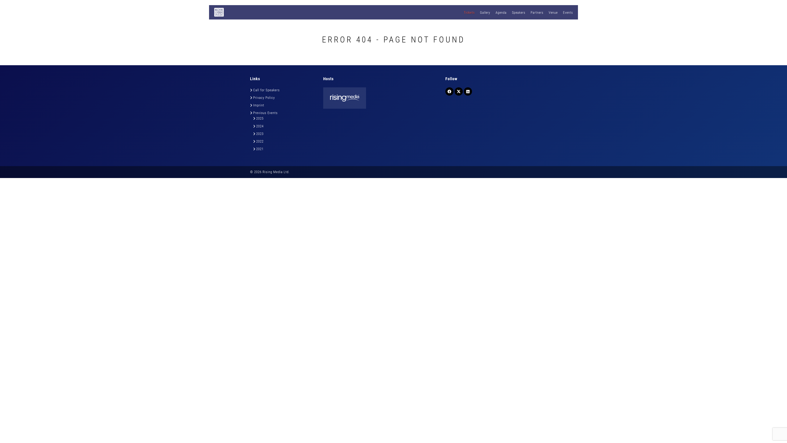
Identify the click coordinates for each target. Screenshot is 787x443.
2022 (260, 141)
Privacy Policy (264, 98)
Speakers (518, 13)
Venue (553, 13)
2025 (260, 118)
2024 (260, 126)
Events (568, 13)
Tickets (469, 13)
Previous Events (265, 113)
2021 (260, 149)
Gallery (485, 13)
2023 (260, 134)
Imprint (258, 105)
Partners (537, 13)
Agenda (501, 13)
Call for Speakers (266, 90)
